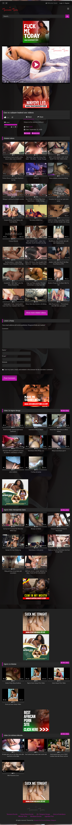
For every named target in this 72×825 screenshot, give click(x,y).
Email (4, 356)
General (28, 133)
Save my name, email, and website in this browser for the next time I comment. (28, 369)
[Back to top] (66, 819)
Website (4, 362)
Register (67, 3)
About (30, 117)
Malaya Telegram (51, 820)
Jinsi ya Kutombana (59, 814)
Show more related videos (36, 313)
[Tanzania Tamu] (36, 9)
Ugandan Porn (49, 816)
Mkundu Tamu (22, 816)
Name (4, 350)
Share (41, 117)
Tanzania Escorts (12, 814)
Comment (5, 328)
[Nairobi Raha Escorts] (36, 42)
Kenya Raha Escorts (27, 814)
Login (61, 3)
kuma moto (36, 133)
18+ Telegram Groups (43, 814)
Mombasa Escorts (35, 816)
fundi (30, 127)
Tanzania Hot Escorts (39, 820)
